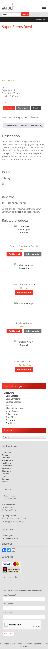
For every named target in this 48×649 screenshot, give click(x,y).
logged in (19, 211)
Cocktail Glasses (13, 402)
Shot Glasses (12, 417)
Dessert (9, 405)
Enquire (36, 108)
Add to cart (8, 108)
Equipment (6, 452)
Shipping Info (7, 535)
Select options (24, 292)
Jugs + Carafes (12, 411)
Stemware (10, 420)
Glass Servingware (14, 408)
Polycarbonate (13, 414)
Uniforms (6, 457)
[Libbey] (24, 185)
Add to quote (23, 108)
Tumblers (10, 423)
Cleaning (5, 455)
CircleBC (25, 646)
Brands (5, 481)
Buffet (4, 476)
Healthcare (6, 463)
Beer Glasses (12, 395)
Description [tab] (11, 125)
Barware (5, 479)
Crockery (5, 473)
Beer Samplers (13, 398)
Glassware (9, 392)
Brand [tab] (24, 125)
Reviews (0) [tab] (36, 125)
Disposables (7, 465)
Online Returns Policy (11, 538)
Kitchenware (7, 460)
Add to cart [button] (14, 254)
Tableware (6, 468)
